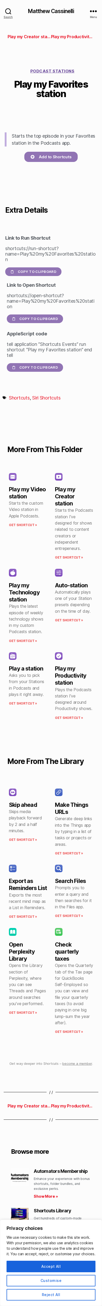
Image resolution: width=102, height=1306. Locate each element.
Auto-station (71, 585)
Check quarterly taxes (67, 951)
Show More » (46, 1196)
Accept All (51, 1266)
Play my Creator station (65, 496)
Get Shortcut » (23, 525)
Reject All (51, 1294)
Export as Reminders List (28, 884)
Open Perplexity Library (22, 951)
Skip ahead (23, 804)
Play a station (26, 668)
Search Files (70, 880)
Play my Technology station (24, 592)
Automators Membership (61, 1171)
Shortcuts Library (52, 1210)
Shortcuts (19, 398)
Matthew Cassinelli (51, 11)
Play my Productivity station (70, 675)
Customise (51, 1280)
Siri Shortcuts (46, 398)
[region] (51, 1263)
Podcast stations (52, 71)
